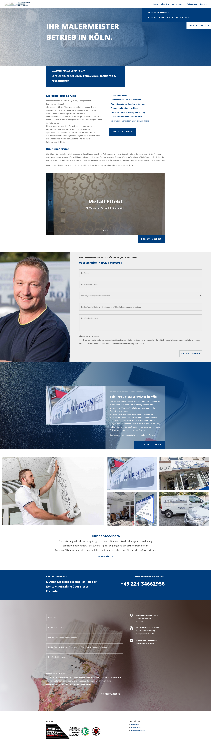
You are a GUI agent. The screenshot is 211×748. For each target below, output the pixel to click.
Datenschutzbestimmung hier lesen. (128, 343)
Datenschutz (136, 728)
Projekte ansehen (151, 239)
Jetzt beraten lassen (149, 445)
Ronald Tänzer (105, 556)
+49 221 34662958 (110, 262)
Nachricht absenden (110, 694)
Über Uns (165, 4)
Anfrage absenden (190, 354)
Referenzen (192, 4)
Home (155, 4)
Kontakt (203, 4)
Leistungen (177, 4)
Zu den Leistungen (122, 132)
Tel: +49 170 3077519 (199, 26)
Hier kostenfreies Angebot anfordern (167, 17)
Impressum (135, 725)
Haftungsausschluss (138, 730)
